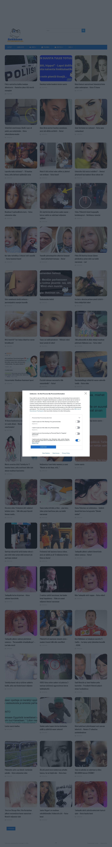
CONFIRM (43, 447)
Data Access (56, 453)
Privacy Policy (66, 453)
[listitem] (56, 418)
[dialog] (56, 423)
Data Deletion (46, 453)
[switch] (77, 421)
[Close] (86, 394)
